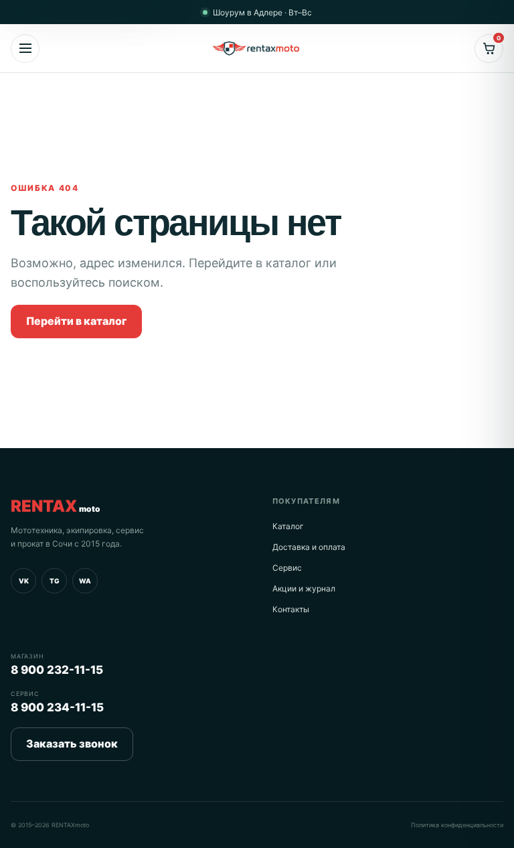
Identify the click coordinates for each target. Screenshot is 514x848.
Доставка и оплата (308, 547)
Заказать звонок (72, 743)
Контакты (290, 609)
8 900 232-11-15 (57, 670)
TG (55, 581)
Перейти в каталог (76, 321)
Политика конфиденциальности (457, 825)
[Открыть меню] (25, 48)
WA (85, 581)
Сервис (287, 568)
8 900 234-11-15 (57, 707)
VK (24, 581)
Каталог (288, 526)
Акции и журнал (303, 588)
